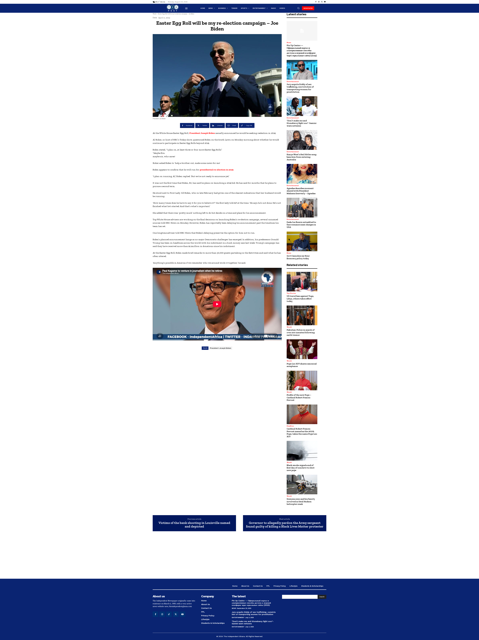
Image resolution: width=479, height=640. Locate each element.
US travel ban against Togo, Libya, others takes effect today (300, 298)
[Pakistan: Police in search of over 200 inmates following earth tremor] (302, 315)
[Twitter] (321, 1)
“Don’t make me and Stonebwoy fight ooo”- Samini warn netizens (301, 123)
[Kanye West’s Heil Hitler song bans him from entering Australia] (302, 140)
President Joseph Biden (202, 133)
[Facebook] (315, 1)
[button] (298, 8)
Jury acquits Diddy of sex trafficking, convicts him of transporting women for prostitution (300, 88)
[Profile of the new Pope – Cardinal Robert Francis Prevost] (302, 380)
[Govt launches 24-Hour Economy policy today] (302, 241)
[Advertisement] (239, 556)
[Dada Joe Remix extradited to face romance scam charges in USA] (302, 207)
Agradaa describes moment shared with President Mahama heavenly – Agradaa (301, 191)
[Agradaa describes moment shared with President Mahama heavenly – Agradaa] (302, 174)
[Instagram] (318, 1)
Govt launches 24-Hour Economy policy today (298, 257)
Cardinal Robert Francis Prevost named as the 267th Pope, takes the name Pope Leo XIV (302, 432)
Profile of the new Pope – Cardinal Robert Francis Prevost (299, 397)
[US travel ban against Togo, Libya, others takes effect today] (302, 282)
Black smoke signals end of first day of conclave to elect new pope (300, 468)
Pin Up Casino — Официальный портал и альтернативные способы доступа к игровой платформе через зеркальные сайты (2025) (302, 50)
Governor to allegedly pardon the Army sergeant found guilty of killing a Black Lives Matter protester (284, 524)
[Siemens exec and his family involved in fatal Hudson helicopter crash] (302, 484)
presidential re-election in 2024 (217, 169)
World (154, 14)
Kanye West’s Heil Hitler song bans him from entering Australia (301, 157)
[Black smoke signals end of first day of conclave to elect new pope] (302, 451)
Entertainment (293, 81)
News (289, 42)
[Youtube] (324, 1)
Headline (290, 426)
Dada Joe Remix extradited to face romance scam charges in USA (301, 224)
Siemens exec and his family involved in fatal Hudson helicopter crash (301, 501)
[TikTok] (169, 614)
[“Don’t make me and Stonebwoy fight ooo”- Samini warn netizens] (302, 106)
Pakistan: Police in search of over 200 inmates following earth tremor (301, 332)
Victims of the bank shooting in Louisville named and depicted (194, 524)
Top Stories (291, 293)
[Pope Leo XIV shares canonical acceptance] (302, 349)
